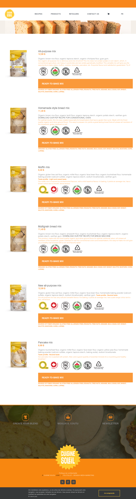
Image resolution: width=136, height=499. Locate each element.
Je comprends (109, 493)
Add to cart (12, 64)
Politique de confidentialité (68, 473)
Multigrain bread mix (49, 226)
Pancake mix (45, 342)
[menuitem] (122, 14)
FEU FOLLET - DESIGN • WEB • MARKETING (78, 475)
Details (24, 64)
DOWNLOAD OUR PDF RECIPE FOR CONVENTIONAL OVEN (64, 117)
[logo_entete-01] (9, 9)
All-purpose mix (47, 51)
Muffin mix (44, 167)
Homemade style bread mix (53, 108)
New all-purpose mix (49, 285)
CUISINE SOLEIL (49, 475)
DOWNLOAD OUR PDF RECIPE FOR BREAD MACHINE (86, 236)
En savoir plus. (33, 496)
